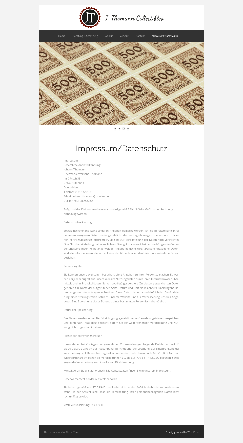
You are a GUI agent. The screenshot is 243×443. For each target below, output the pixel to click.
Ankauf (109, 35)
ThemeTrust (72, 432)
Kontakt (140, 35)
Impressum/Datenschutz (165, 35)
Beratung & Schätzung (85, 35)
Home (61, 35)
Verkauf (124, 35)
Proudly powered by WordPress (182, 432)
